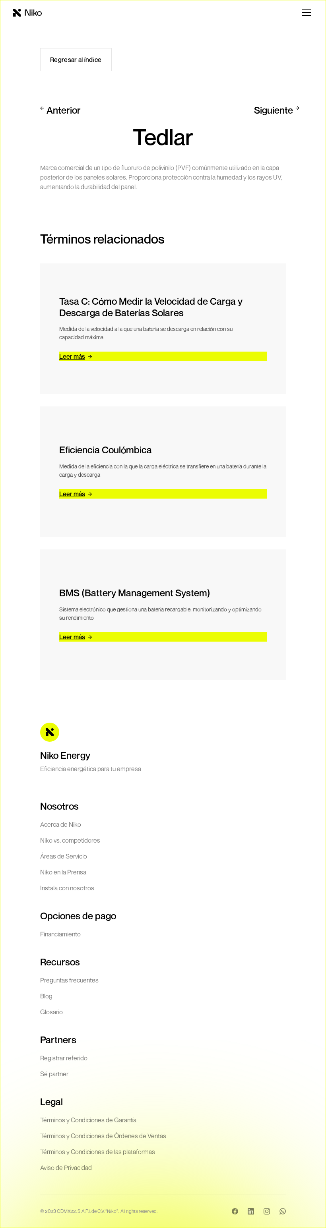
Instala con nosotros (67, 888)
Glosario (51, 1012)
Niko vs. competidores (70, 840)
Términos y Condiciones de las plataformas (97, 1152)
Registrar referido (63, 1058)
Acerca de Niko (60, 824)
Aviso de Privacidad (66, 1168)
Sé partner (54, 1074)
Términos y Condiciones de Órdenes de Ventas (103, 1136)
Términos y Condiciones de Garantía (88, 1120)
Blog (46, 996)
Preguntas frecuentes (69, 980)
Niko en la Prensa (63, 872)
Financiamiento (60, 934)
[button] (305, 12)
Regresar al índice (76, 60)
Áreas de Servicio (63, 856)
